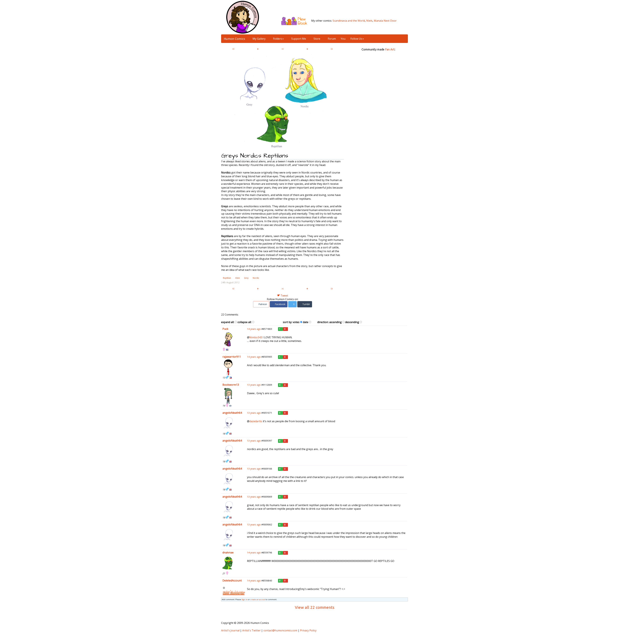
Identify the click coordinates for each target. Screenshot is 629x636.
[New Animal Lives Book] (295, 20)
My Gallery (259, 38)
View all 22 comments (314, 607)
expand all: (227, 322)
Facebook (279, 304)
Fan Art (390, 49)
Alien (237, 278)
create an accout (257, 599)
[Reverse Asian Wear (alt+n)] (307, 49)
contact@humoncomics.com (280, 630)
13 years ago (254, 384)
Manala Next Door (385, 20)
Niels (369, 20)
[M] (227, 377)
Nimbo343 (255, 337)
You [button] (343, 38)
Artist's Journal (230, 630)
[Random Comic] (282, 49)
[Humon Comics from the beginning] (233, 49)
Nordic (256, 278)
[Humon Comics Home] (242, 17)
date (305, 322)
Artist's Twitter (251, 630)
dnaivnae (228, 552)
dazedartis (255, 421)
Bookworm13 (230, 384)
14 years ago (254, 328)
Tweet (284, 295)
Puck (225, 329)
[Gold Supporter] (233, 592)
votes (296, 322)
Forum (331, 38)
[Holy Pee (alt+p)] (258, 49)
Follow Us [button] (356, 38)
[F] (223, 349)
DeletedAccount (232, 580)
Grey (246, 278)
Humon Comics (234, 39)
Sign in (244, 599)
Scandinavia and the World (349, 20)
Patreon (262, 304)
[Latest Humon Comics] (331, 49)
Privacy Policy (308, 630)
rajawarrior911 (231, 356)
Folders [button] (277, 38)
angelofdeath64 (232, 412)
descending (352, 322)
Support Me (298, 38)
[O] (223, 588)
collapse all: (244, 322)
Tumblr (306, 304)
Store (316, 38)
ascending (335, 322)
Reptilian (227, 278)
